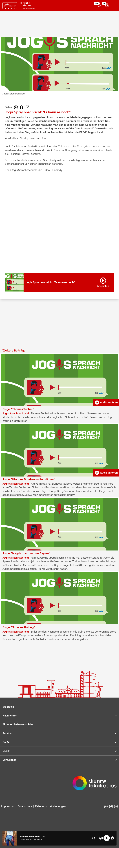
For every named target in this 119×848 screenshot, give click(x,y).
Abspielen (103, 282)
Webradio (8, 706)
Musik (5, 751)
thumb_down (101, 838)
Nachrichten (9, 715)
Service (6, 733)
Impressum (7, 806)
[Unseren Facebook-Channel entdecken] (111, 806)
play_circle (106, 838)
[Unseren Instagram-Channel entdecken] (116, 806)
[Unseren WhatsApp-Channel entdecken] (106, 806)
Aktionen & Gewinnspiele (17, 724)
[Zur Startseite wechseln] (9, 5)
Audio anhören (106, 402)
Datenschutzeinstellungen (50, 806)
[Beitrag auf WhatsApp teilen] (16, 107)
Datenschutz (25, 806)
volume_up (93, 838)
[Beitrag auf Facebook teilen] (21, 107)
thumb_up (112, 838)
